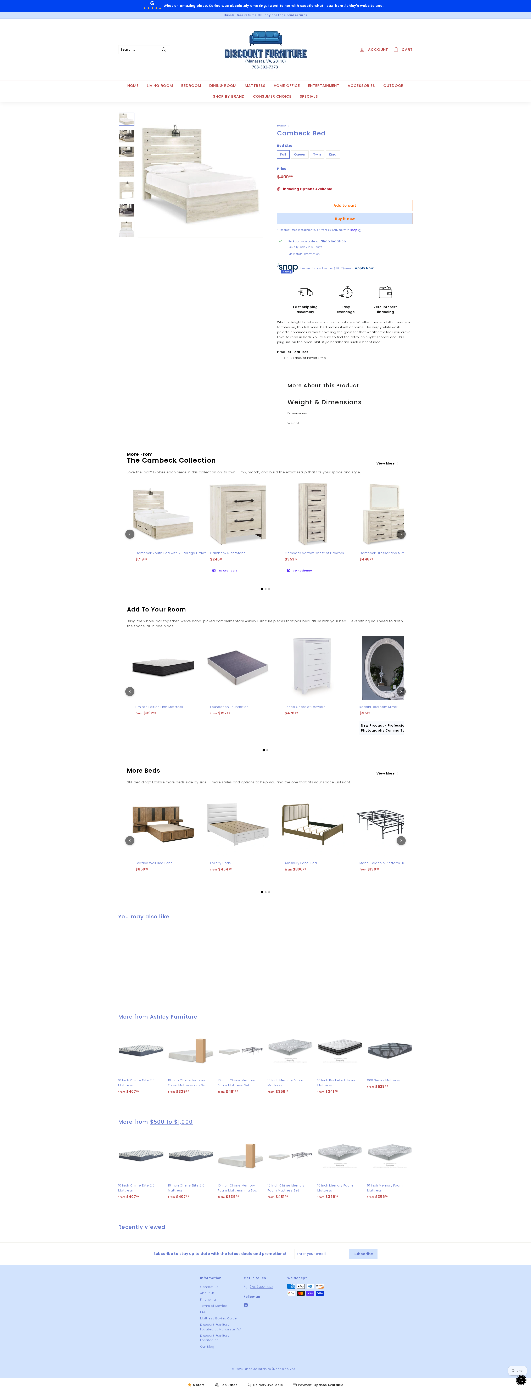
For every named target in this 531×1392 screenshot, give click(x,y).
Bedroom (191, 85)
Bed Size (284, 145)
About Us (207, 1293)
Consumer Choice (272, 96)
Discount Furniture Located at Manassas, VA (220, 1327)
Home (133, 85)
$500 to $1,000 (171, 1122)
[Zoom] (200, 174)
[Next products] (401, 534)
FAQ (203, 1312)
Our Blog (207, 1347)
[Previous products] (129, 534)
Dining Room (222, 85)
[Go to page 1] (262, 589)
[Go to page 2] (266, 589)
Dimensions (297, 413)
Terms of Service (213, 1306)
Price (281, 168)
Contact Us (209, 1287)
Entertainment (323, 85)
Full (283, 154)
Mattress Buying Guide (218, 1318)
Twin (317, 154)
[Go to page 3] (269, 589)
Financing (208, 1299)
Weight (293, 423)
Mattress (255, 85)
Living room (160, 85)
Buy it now (345, 218)
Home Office (287, 85)
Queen (299, 154)
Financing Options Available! (307, 189)
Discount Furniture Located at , (215, 1338)
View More (385, 463)
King (333, 154)
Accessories (361, 85)
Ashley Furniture (173, 1016)
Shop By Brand (229, 96)
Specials (309, 96)
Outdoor (393, 85)
